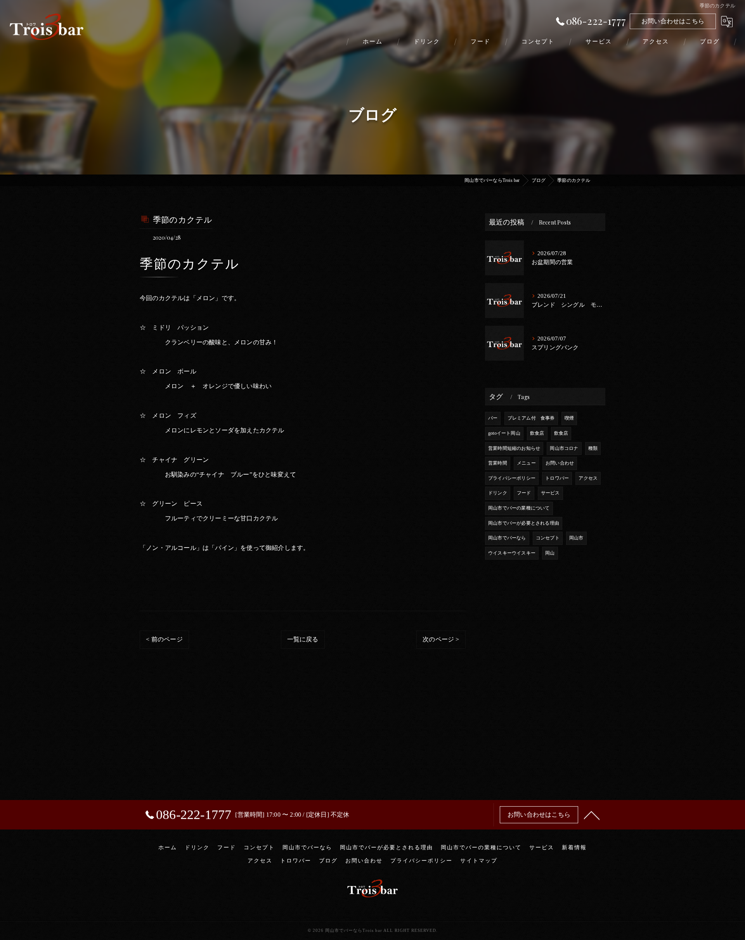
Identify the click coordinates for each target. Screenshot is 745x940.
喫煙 (569, 418)
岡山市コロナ (564, 448)
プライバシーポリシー (511, 478)
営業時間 (497, 463)
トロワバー (557, 478)
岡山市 (576, 538)
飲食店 (537, 433)
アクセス (588, 478)
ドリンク (497, 493)
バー (492, 418)
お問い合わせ (560, 463)
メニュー (526, 463)
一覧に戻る (303, 639)
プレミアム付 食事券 (531, 418)
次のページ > (441, 639)
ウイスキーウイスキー (511, 553)
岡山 (549, 553)
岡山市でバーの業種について (519, 508)
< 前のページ (164, 639)
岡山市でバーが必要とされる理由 (523, 523)
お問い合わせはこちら (672, 21)
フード (524, 493)
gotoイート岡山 (504, 433)
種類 (593, 448)
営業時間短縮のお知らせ (514, 448)
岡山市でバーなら (507, 538)
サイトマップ (478, 861)
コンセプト (548, 538)
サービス (550, 493)
